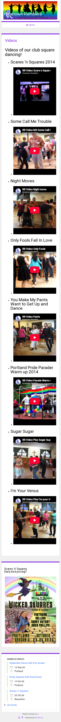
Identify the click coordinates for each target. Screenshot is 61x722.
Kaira (36, 714)
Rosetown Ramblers (23, 13)
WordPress (39, 717)
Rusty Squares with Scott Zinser (26, 676)
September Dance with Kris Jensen (27, 662)
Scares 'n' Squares (19, 690)
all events (12, 704)
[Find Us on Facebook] (22, 717)
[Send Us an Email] (19, 717)
